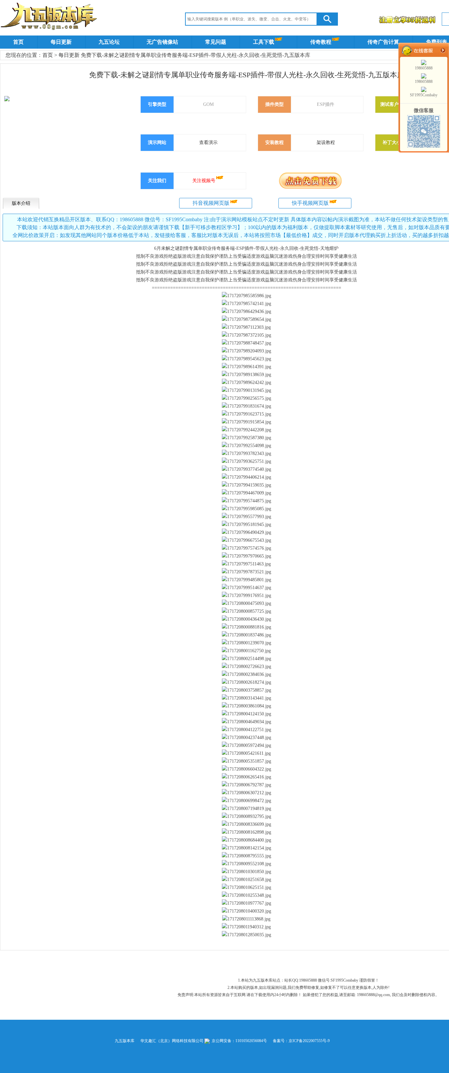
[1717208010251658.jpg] (246, 880)
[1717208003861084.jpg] (246, 706)
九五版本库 (124, 1040)
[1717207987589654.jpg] (246, 319)
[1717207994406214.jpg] (246, 477)
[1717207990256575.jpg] (246, 398)
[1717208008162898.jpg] (246, 832)
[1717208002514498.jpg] (246, 659)
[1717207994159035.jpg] (246, 485)
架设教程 (326, 142)
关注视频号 (203, 180)
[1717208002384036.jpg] (246, 675)
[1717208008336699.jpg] (246, 824)
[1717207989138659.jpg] (246, 375)
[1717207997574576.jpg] (246, 548)
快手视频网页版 (310, 203)
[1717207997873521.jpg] (246, 572)
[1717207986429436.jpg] (246, 312)
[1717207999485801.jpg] (246, 580)
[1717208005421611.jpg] (246, 753)
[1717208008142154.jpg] (246, 848)
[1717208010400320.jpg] (246, 911)
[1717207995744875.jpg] (246, 501)
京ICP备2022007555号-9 (309, 1040)
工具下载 (263, 42)
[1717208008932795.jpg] (246, 817)
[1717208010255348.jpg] (246, 895)
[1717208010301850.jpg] (246, 872)
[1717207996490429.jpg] (246, 532)
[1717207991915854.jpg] (246, 422)
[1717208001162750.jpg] (246, 651)
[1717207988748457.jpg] (246, 343)
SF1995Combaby (423, 95)
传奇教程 (320, 42)
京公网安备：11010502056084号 (239, 1040)
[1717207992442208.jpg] (246, 430)
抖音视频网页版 (211, 203)
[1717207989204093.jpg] (246, 351)
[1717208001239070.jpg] (246, 643)
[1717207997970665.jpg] (246, 556)
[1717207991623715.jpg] (246, 414)
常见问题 (215, 42)
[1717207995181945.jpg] (246, 525)
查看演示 (208, 142)
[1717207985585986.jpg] (246, 296)
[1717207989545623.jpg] (246, 359)
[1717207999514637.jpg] (246, 588)
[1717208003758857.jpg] (246, 690)
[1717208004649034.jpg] (246, 722)
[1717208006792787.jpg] (246, 785)
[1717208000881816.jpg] (246, 627)
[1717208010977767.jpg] (246, 903)
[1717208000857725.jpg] (246, 611)
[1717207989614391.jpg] (246, 367)
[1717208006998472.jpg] (246, 801)
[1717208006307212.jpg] (246, 793)
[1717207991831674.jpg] (246, 406)
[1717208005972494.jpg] (246, 746)
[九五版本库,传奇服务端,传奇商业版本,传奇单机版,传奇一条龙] (50, 17)
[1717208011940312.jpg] (246, 927)
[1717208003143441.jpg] (246, 698)
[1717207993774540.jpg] (246, 469)
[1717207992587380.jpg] (246, 438)
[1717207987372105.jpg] (246, 335)
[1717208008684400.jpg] (246, 840)
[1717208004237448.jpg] (246, 738)
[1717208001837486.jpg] (246, 635)
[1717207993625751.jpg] (246, 461)
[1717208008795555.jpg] (246, 856)
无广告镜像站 (162, 42)
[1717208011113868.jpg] (246, 919)
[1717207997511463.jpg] (246, 564)
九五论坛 (109, 42)
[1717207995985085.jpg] (246, 509)
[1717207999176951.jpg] (246, 596)
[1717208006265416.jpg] (246, 777)
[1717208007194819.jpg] (246, 809)
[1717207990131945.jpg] (246, 390)
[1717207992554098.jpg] (246, 446)
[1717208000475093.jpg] (246, 604)
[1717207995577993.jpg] (246, 517)
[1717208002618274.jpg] (246, 682)
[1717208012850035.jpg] (246, 935)
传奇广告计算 (383, 42)
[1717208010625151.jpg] (246, 888)
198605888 (424, 68)
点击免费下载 (310, 180)
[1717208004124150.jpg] (246, 714)
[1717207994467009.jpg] (246, 493)
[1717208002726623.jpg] (246, 667)
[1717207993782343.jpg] (246, 454)
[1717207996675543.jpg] (246, 540)
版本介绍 (21, 203)
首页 (18, 42)
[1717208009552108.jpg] (246, 864)
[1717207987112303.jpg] (246, 327)
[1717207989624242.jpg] (246, 383)
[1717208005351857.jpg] (246, 761)
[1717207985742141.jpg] (246, 304)
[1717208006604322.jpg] (246, 769)
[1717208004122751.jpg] (246, 730)
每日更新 (61, 42)
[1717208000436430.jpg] (246, 619)
